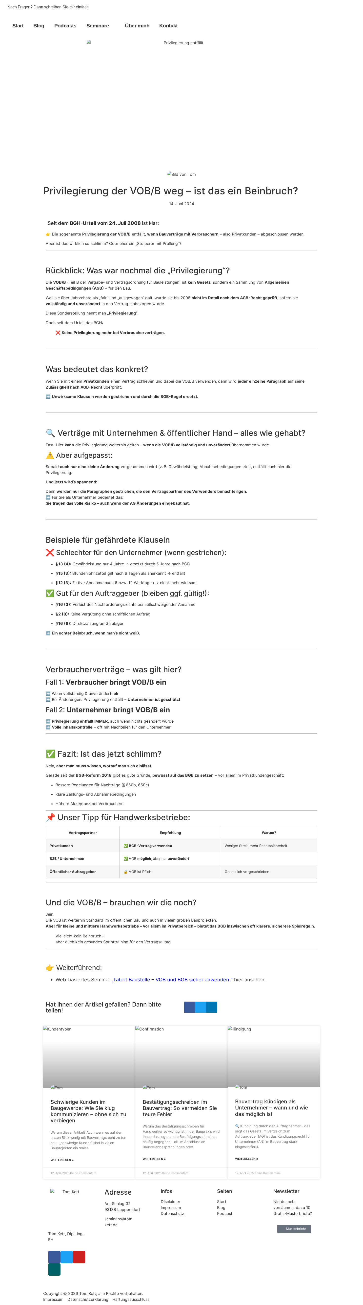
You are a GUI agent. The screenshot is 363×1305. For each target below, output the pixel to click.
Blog (38, 25)
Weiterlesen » (62, 1160)
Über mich (137, 25)
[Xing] (54, 1269)
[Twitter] (335, 7)
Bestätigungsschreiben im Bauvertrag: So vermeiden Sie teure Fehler (180, 1108)
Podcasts (65, 25)
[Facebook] (326, 7)
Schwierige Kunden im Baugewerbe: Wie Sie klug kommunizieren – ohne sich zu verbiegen (88, 1111)
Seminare (97, 25)
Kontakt (168, 25)
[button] (351, 25)
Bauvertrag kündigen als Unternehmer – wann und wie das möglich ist (271, 1107)
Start (17, 25)
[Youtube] (344, 7)
